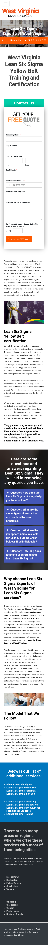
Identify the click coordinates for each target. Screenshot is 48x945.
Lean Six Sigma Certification (22, 804)
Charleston (12, 886)
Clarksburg (12, 905)
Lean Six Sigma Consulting (21, 801)
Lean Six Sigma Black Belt (20, 793)
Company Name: (13, 135)
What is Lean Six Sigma (19, 784)
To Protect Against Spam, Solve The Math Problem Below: (22, 225)
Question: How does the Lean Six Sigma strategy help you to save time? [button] (23, 496)
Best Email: (11, 170)
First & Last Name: (15, 156)
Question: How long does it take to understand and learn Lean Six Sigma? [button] (23, 554)
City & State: (12, 145)
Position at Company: (16, 191)
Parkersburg (12, 911)
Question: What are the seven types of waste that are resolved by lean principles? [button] (22, 515)
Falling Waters (13, 883)
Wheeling (11, 902)
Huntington (11, 880)
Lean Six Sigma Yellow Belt (21, 787)
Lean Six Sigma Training (19, 813)
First (7, 165)
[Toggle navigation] (6, 3)
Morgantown (12, 877)
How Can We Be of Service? (18, 202)
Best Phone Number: (15, 181)
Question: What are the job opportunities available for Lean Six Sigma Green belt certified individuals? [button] (22, 536)
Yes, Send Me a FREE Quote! (19, 239)
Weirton (10, 889)
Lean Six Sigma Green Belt (21, 790)
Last (27, 165)
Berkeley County (14, 914)
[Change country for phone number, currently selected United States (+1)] (9, 185)
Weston (10, 908)
